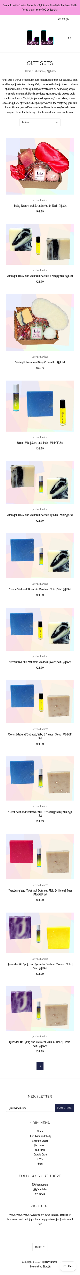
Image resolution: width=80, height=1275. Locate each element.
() (64, 19)
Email (41, 1194)
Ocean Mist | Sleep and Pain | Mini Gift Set (40, 443)
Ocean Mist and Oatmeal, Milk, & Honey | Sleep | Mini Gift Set (40, 736)
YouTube (42, 1189)
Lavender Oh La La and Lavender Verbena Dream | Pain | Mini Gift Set (40, 966)
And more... (40, 1145)
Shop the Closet (40, 1140)
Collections (39, 71)
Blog (40, 1163)
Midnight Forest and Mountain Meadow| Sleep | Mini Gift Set (40, 276)
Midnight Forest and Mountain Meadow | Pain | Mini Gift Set (40, 515)
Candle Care (40, 1154)
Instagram (41, 1184)
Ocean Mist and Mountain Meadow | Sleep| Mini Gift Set (40, 662)
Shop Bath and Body (40, 1136)
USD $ (38, 1247)
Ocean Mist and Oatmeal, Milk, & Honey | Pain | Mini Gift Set (40, 814)
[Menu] (8, 38)
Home (28, 71)
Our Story (40, 1150)
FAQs (40, 1159)
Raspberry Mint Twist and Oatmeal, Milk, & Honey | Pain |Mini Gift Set (40, 892)
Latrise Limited (40, 200)
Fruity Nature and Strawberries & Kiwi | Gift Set (40, 206)
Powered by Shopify (40, 1266)
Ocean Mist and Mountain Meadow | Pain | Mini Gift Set (40, 589)
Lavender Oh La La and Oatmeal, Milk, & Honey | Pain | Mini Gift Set (40, 1044)
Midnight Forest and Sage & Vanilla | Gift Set (40, 362)
